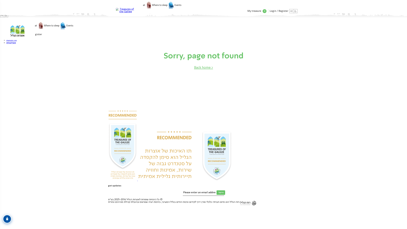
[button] (203, 67)
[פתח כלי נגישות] (7, 219)
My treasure (256, 11)
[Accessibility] (295, 11)
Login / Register (279, 11)
